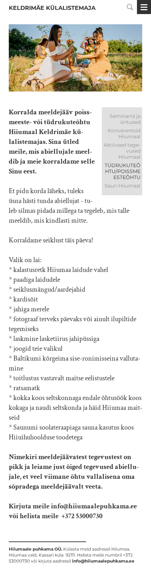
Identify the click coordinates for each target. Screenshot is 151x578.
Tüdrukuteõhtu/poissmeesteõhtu (122, 171)
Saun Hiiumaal (122, 186)
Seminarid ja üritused (125, 119)
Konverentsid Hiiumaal (124, 133)
